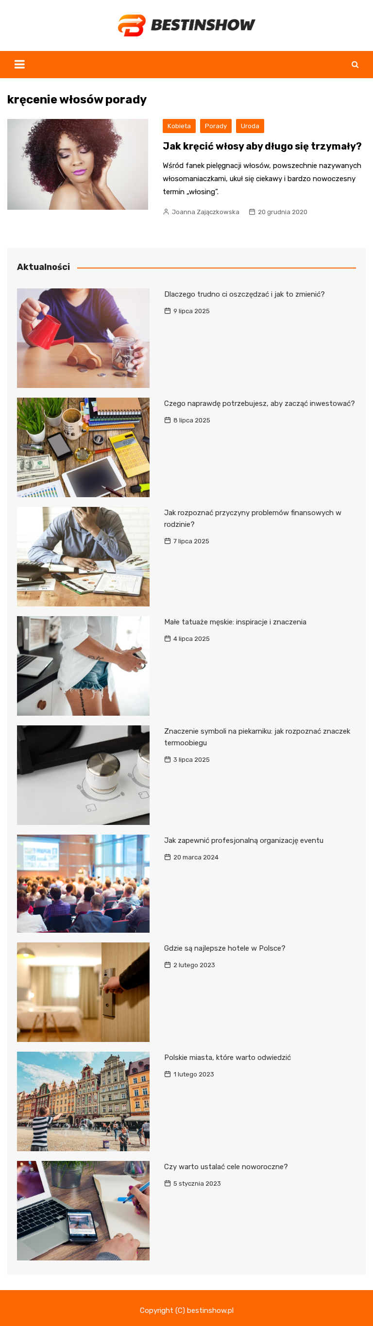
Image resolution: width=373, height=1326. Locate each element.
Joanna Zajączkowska (205, 212)
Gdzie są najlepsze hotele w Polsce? (225, 948)
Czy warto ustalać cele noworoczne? (226, 1166)
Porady (216, 126)
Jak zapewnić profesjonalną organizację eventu (243, 840)
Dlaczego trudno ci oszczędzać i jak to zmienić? (244, 294)
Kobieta (179, 126)
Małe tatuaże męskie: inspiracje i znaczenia (235, 622)
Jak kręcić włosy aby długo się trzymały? (262, 146)
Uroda (250, 126)
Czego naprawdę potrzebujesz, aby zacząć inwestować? (259, 403)
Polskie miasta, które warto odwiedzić (227, 1057)
